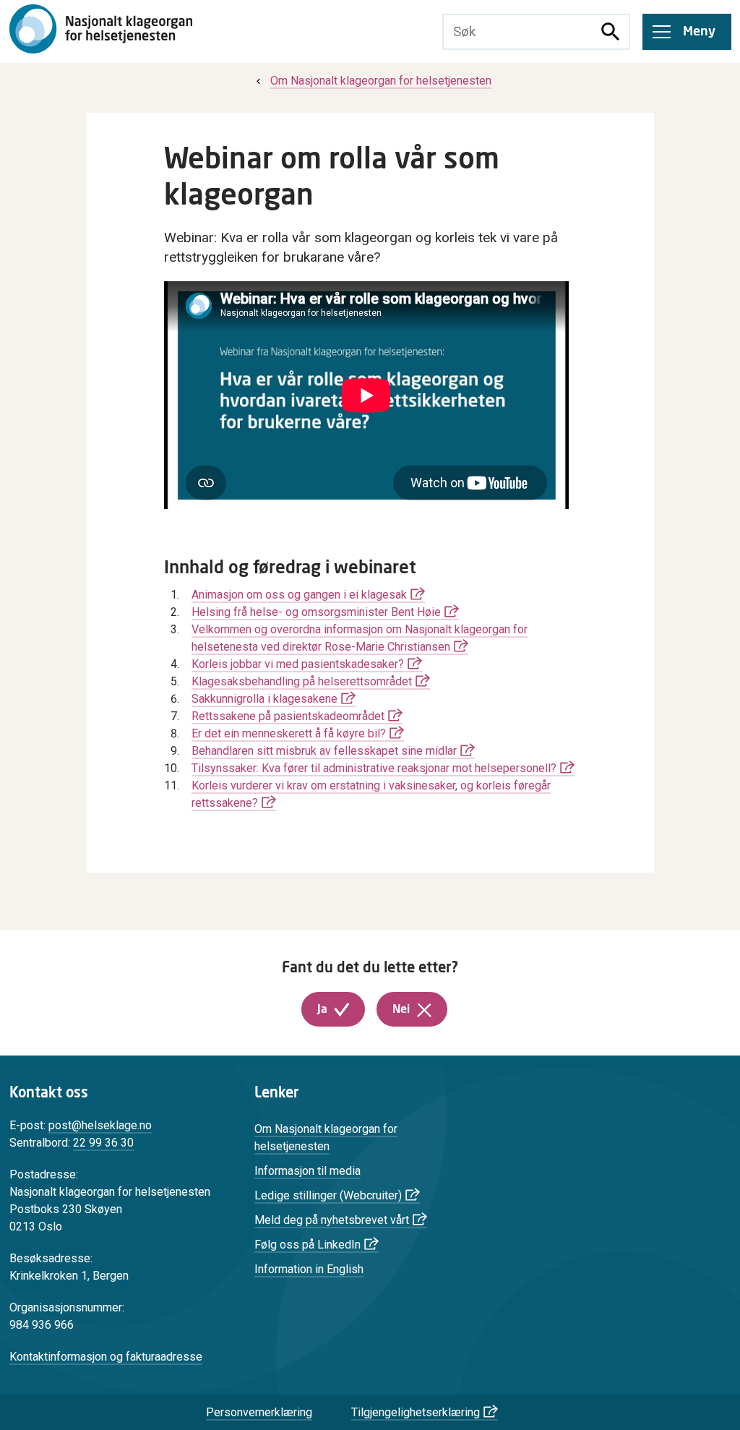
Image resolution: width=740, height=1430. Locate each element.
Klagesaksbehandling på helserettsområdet (302, 681)
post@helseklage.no (100, 1125)
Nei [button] (401, 1009)
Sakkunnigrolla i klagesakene (264, 699)
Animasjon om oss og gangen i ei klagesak (299, 594)
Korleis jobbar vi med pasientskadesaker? (298, 664)
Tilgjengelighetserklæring (415, 1412)
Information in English (308, 1269)
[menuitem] (372, 80)
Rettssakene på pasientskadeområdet (288, 716)
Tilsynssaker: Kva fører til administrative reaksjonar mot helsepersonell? (374, 768)
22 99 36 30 (103, 1142)
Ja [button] (322, 1009)
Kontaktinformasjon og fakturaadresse (105, 1356)
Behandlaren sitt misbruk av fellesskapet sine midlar (324, 751)
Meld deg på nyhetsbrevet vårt (331, 1220)
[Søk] (611, 31)
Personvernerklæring (259, 1412)
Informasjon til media (307, 1171)
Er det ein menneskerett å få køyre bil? (289, 733)
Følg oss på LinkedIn (307, 1244)
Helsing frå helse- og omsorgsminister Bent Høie (316, 612)
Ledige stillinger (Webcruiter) (328, 1195)
